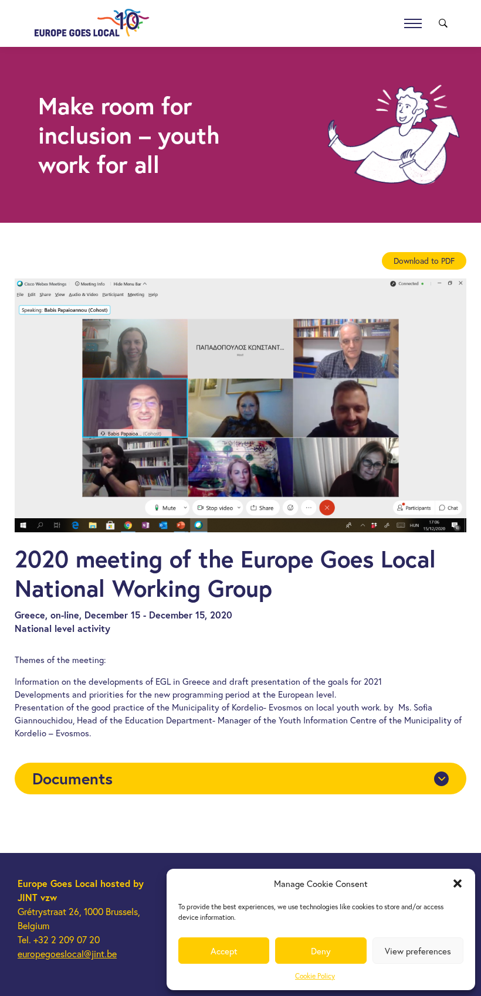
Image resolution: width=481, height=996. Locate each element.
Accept (224, 951)
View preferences (418, 951)
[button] (457, 883)
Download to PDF (424, 260)
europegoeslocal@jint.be (67, 953)
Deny (321, 951)
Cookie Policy (315, 975)
